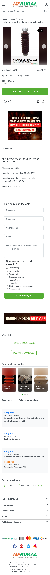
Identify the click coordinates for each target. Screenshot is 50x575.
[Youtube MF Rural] (21, 546)
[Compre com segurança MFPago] (6, 538)
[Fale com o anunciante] (5, 101)
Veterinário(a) (14, 289)
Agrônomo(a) (14, 271)
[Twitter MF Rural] (28, 546)
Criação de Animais (16, 277)
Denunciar (43, 101)
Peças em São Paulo (23, 353)
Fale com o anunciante (25, 91)
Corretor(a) (13, 274)
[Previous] (6, 46)
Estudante (13, 283)
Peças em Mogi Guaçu (24, 343)
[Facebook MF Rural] (14, 546)
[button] (45, 11)
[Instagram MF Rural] (35, 546)
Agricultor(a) (14, 268)
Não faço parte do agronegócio (21, 286)
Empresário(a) (14, 280)
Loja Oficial (38, 101)
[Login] (46, 4)
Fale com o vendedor (28, 400)
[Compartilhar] (9, 101)
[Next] (44, 46)
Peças (4, 19)
